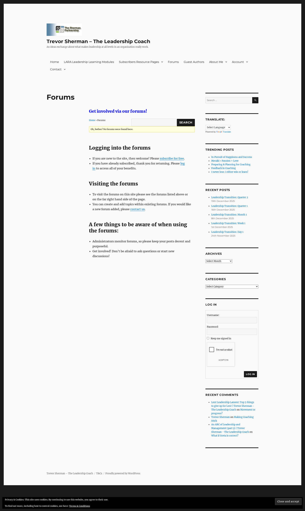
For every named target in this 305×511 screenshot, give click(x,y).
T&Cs (99, 473)
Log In (250, 374)
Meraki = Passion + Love (224, 160)
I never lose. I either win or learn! (229, 171)
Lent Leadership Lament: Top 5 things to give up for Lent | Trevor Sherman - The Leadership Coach (232, 406)
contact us (137, 209)
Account (238, 62)
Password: (213, 326)
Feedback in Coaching (223, 168)
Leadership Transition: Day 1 (227, 232)
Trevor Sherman (220, 417)
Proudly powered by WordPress (122, 473)
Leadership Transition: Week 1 (228, 223)
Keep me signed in (221, 338)
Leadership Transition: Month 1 (229, 214)
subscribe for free (172, 158)
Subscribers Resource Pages (139, 62)
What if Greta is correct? (224, 435)
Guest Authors (194, 62)
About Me (216, 62)
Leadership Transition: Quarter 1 (229, 206)
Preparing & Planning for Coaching (230, 164)
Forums (173, 62)
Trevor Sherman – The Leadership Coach (98, 41)
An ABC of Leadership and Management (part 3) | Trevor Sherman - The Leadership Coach (230, 428)
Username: (213, 315)
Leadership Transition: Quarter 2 (229, 197)
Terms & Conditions (79, 506)
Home (54, 62)
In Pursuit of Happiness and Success (231, 157)
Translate (227, 132)
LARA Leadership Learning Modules (89, 62)
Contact (56, 69)
